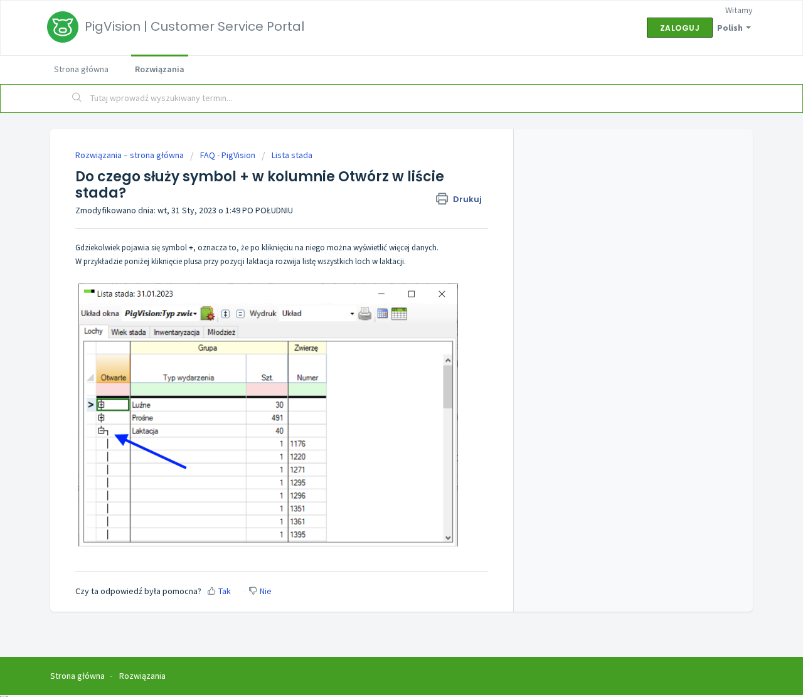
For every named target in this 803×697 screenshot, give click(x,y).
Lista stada (292, 155)
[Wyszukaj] (77, 98)
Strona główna (81, 69)
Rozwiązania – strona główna (130, 155)
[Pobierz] (378, 184)
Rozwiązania (159, 69)
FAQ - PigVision (227, 155)
